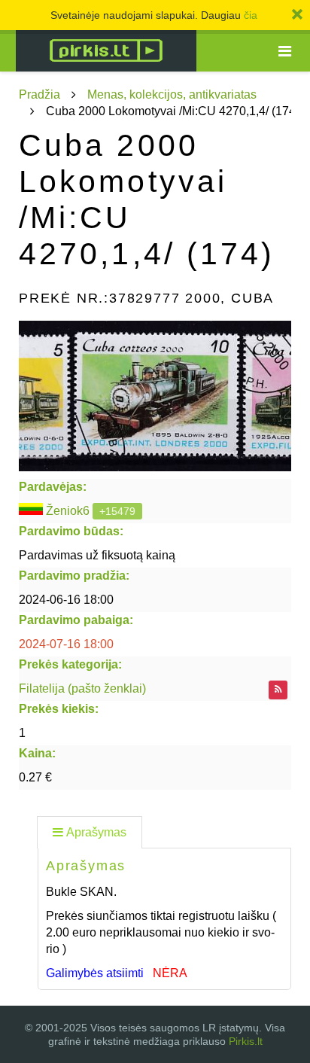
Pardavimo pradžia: (74, 575)
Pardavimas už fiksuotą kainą (97, 555)
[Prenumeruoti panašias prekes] (278, 690)
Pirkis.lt (246, 1041)
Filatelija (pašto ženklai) (82, 688)
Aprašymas (96, 832)
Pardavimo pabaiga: (76, 620)
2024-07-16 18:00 (66, 644)
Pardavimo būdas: (71, 531)
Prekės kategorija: (70, 664)
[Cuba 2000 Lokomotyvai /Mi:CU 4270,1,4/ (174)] (155, 396)
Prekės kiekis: (59, 708)
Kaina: (37, 753)
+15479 (117, 511)
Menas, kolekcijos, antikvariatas (172, 94)
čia (250, 15)
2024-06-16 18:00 (66, 599)
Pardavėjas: (53, 486)
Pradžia (39, 94)
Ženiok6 (68, 510)
